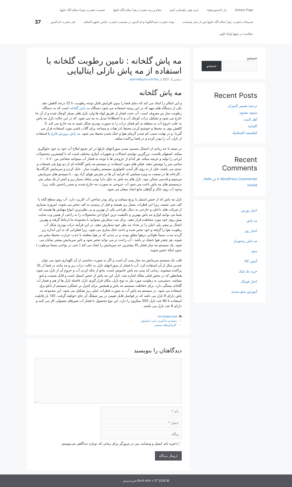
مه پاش (252, 221)
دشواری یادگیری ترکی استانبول (159, 320)
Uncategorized (167, 316)
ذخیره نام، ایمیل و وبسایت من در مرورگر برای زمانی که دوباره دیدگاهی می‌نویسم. (119, 443)
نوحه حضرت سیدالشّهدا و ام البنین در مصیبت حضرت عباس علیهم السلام (129, 22)
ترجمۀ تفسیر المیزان (242, 106)
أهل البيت (250, 119)
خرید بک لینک (248, 271)
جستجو (252, 58)
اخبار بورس (249, 210)
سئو (254, 251)
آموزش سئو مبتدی (244, 292)
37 (38, 22)
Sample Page (244, 10)
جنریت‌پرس (130, 480)
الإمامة (252, 126)
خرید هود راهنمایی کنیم (184, 10)
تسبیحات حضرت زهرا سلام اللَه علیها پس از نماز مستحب (217, 22)
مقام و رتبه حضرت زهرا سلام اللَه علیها (137, 10)
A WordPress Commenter (237, 179)
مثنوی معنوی (248, 113)
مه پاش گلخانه (80, 108)
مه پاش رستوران (245, 241)
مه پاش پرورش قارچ (65, 133)
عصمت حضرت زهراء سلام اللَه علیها (82, 10)
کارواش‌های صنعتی (165, 325)
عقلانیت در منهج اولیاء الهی (236, 34)
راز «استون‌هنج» (217, 10)
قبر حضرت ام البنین (63, 22)
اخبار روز (251, 231)
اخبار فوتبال (249, 281)
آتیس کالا (250, 261)
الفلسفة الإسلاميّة (244, 133)
